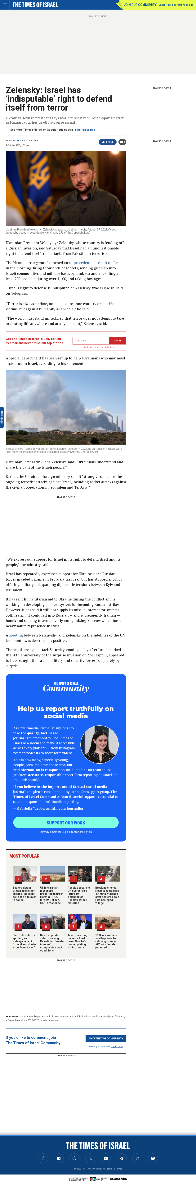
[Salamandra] (118, 1179)
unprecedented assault (88, 262)
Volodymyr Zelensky (114, 1016)
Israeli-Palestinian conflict (86, 1016)
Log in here (117, 1046)
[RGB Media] (95, 1179)
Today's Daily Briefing (27, 1141)
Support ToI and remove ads (175, 4)
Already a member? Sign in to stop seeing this (66, 831)
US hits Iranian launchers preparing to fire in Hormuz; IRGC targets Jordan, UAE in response (51, 895)
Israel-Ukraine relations (56, 1016)
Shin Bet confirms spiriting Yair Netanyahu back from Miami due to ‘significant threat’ (24, 941)
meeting (16, 635)
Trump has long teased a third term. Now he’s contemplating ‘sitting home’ (77, 941)
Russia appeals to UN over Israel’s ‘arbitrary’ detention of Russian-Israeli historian (79, 895)
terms (112, 347)
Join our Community (140, 5)
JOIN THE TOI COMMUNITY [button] (105, 1038)
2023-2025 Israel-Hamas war (43, 1020)
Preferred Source (84, 129)
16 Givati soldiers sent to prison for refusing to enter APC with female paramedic (106, 941)
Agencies (15, 140)
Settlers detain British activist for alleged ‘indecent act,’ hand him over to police (24, 893)
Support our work (66, 822)
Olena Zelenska (16, 1020)
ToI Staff (32, 140)
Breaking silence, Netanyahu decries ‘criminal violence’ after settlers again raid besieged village (107, 895)
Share (110, 142)
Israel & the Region (30, 1016)
